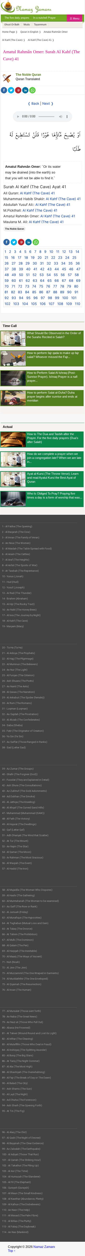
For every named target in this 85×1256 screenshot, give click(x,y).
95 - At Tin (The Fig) (13, 1110)
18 (26, 258)
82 (13, 292)
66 (57, 281)
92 (7, 298)
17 (19, 258)
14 (77, 252)
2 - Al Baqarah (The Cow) (16, 531)
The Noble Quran (28, 74)
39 (21, 269)
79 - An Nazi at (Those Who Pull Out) (22, 1022)
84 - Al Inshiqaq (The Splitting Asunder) (24, 1049)
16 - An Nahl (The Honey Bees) (19, 609)
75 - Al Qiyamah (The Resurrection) (21, 984)
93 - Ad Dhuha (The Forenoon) (19, 1099)
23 (60, 258)
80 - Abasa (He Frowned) (16, 1027)
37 (7, 269)
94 (21, 298)
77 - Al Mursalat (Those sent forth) (21, 1011)
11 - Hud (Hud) (10, 581)
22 (53, 258)
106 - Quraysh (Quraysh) (15, 1187)
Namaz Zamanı (44, 1246)
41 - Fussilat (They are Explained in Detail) (25, 779)
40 (28, 269)
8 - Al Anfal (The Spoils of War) (19, 565)
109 (69, 304)
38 (14, 269)
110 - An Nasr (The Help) (16, 1209)
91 (76, 292)
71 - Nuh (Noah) (11, 962)
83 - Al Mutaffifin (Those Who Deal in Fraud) (26, 1044)
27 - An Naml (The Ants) (15, 686)
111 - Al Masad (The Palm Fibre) (20, 1215)
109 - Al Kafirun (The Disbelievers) (21, 1204)
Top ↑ (11, 1250)
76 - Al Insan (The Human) (16, 989)
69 (78, 281)
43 (49, 269)
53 (42, 275)
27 (14, 263)
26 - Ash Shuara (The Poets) (18, 680)
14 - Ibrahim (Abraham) (15, 598)
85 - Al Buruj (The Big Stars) (17, 1055)
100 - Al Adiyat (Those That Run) (20, 1154)
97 (43, 298)
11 (57, 252)
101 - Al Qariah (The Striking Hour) (21, 1159)
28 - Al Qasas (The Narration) (18, 691)
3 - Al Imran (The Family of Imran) (20, 537)
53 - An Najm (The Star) (15, 846)
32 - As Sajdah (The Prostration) (20, 714)
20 (40, 258)
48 (7, 275)
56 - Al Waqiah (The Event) (17, 863)
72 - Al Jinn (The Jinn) (14, 967)
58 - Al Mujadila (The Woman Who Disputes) (27, 889)
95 (28, 298)
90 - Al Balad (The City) (15, 1083)
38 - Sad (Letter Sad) (14, 747)
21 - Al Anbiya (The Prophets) (18, 653)
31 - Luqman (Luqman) (15, 708)
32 (49, 263)
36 (78, 263)
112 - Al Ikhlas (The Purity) (16, 1221)
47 (78, 269)
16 (13, 258)
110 (77, 304)
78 (62, 286)
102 (7, 304)
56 (63, 275)
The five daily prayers (17, 17)
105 (34, 304)
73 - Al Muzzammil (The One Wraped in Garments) (30, 973)
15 (6, 258)
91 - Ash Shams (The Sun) (17, 1088)
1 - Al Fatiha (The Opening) (17, 526)
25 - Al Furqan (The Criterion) (18, 675)
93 (14, 298)
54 (49, 275)
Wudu (27, 24)
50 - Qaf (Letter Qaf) (13, 829)
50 (21, 275)
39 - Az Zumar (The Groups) (18, 768)
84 (27, 292)
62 (28, 281)
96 (35, 298)
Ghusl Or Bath (11, 24)
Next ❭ (48, 103)
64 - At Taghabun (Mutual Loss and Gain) (25, 923)
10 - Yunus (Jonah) (12, 576)
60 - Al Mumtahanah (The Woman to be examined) (30, 900)
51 (28, 275)
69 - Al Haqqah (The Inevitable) (19, 950)
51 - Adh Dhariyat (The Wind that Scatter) (25, 835)
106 (43, 304)
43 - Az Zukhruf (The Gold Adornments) (24, 790)
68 (71, 281)
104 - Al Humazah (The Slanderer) (21, 1176)
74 (34, 286)
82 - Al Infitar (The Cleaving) (17, 1038)
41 (35, 269)
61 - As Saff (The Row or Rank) (19, 906)
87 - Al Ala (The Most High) (17, 1066)
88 (55, 292)
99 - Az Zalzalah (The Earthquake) (21, 1148)
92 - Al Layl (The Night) (15, 1094)
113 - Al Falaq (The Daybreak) (19, 1226)
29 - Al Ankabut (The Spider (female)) (23, 697)
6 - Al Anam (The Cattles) (16, 554)
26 (7, 263)
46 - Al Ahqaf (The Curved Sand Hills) (23, 807)
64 (42, 281)
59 (7, 281)
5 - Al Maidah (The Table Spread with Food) (27, 548)
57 (70, 275)
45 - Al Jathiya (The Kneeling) (18, 802)
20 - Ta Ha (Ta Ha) (12, 647)
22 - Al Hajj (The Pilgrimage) (17, 658)
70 (7, 286)
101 (73, 298)
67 (64, 281)
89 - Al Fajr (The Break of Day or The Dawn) (26, 1077)
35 (70, 263)
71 (13, 286)
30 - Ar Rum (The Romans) (17, 703)
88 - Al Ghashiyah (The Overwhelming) (23, 1072)
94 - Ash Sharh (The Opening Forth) (22, 1105)
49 (14, 275)
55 (56, 275)
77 (55, 286)
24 (67, 258)
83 (20, 292)
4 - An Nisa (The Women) (16, 543)
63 (35, 281)
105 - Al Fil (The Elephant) (16, 1182)
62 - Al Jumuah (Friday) (15, 912)
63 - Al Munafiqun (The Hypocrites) (22, 917)
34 (63, 263)
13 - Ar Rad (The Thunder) (16, 593)
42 (42, 269)
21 (46, 258)
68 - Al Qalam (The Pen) (15, 945)
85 (34, 292)
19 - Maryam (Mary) (13, 626)
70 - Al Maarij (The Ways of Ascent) (22, 956)
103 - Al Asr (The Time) (15, 1171)
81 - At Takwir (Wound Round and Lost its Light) (29, 1033)
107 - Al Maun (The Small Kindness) (22, 1193)
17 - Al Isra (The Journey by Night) (21, 615)
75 (41, 286)
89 (62, 292)
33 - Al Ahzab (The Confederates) (21, 719)
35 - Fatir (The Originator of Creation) (23, 730)
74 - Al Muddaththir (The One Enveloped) (25, 978)
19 (33, 258)
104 (25, 304)
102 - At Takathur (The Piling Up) (20, 1165)
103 (16, 304)
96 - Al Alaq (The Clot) (14, 1132)
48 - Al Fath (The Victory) (16, 818)
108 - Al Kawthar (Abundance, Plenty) (22, 1198)
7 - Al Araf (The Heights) (15, 559)
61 (21, 281)
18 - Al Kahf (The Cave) (15, 620)
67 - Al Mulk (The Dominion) (18, 939)
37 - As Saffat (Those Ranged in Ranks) (24, 741)
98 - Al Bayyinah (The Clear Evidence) (23, 1143)
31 (42, 263)
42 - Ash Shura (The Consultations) (22, 785)
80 (76, 286)
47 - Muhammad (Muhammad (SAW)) (23, 813)
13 (71, 252)
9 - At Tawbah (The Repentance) (20, 570)
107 (51, 304)
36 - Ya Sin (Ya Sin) (12, 736)
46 (71, 269)
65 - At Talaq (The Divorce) (17, 928)
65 (49, 281)
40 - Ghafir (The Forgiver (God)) (20, 774)
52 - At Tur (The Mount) (15, 840)
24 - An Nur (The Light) (14, 669)
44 (57, 269)
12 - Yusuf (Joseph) (13, 587)
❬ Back (33, 103)
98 (50, 298)
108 (60, 304)
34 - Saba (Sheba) (12, 725)
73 (27, 286)
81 (6, 292)
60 (14, 281)
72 (20, 286)
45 (64, 269)
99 (57, 298)
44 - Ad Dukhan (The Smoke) (18, 796)
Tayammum (40, 24)
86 (41, 292)
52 (35, 275)
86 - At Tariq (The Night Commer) (21, 1060)
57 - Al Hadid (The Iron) (15, 868)
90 (69, 292)
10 (51, 252)
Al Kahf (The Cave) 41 (37, 193)
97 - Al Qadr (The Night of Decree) (21, 1137)
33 (56, 263)
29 (28, 263)
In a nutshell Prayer (44, 17)
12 (64, 252)
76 (48, 286)
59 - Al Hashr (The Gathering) (18, 895)
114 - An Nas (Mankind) (15, 1232)
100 (65, 298)
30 (35, 263)
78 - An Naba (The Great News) (19, 1016)
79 (69, 286)
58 (77, 275)
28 (21, 263)
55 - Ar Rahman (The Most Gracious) (22, 857)
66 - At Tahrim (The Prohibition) (19, 934)
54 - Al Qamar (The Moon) (16, 851)
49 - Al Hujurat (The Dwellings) (19, 824)
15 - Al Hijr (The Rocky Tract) (18, 604)
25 (74, 258)
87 (48, 292)
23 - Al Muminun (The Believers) (20, 664)
